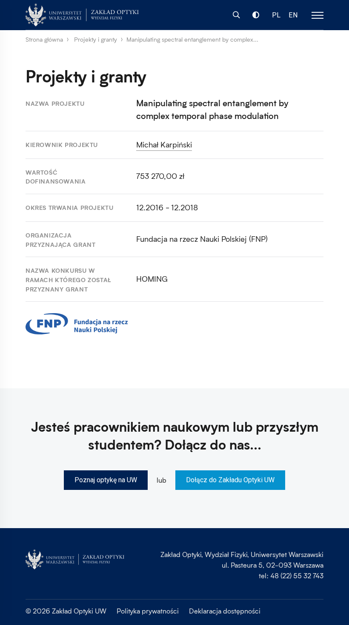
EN (293, 15)
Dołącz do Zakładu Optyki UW (230, 480)
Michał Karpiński (164, 144)
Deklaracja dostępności (224, 611)
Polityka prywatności (148, 611)
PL (276, 15)
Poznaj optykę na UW (105, 480)
